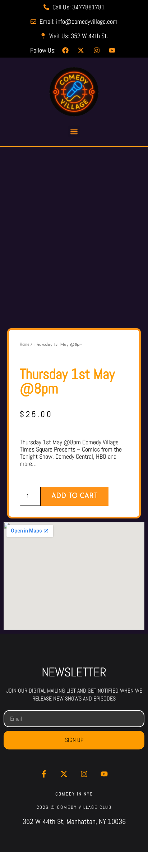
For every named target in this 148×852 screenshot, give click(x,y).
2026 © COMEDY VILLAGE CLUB (74, 807)
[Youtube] (104, 774)
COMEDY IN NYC (74, 794)
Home (24, 344)
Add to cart (74, 496)
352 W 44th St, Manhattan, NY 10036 (74, 821)
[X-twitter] (64, 774)
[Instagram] (84, 774)
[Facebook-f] (44, 774)
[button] (74, 131)
